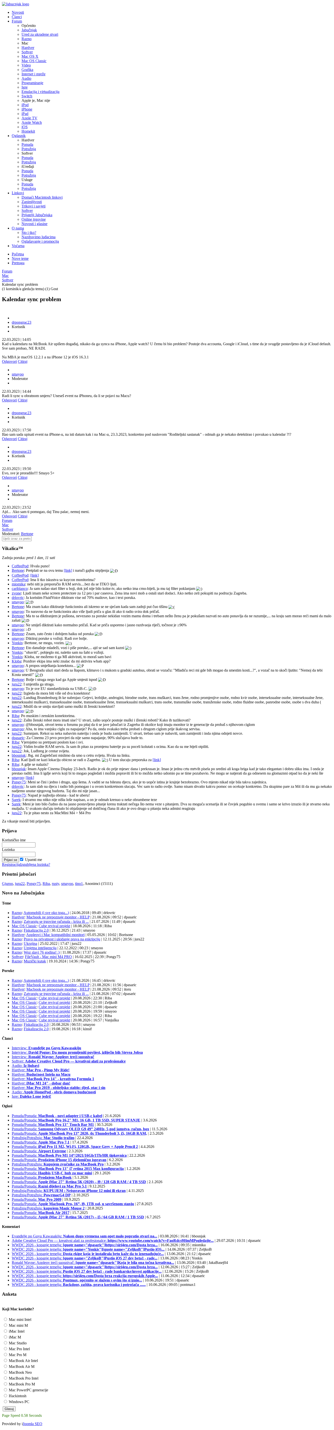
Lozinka (8, 849)
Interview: (46, 1048)
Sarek (16, 800)
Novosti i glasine (34, 224)
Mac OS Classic (34, 61)
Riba (15, 716)
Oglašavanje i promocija (40, 241)
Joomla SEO (32, 1424)
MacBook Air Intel (23, 1361)
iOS (25, 127)
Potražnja (29, 149)
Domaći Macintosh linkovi (42, 197)
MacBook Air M (21, 1366)
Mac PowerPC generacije (28, 1390)
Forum (7, 271)
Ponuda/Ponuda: (57, 1116)
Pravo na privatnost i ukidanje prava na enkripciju (62, 939)
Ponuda (27, 144)
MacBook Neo (20, 1372)
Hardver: (40, 1070)
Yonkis (17, 643)
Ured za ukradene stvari (40, 34)
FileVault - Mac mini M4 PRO (48, 957)
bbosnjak (19, 755)
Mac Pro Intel (19, 1349)
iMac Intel (16, 1331)
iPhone (27, 109)
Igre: (31, 1096)
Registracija (11, 864)
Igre (25, 87)
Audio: (25, 1066)
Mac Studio (17, 1343)
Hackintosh (17, 1396)
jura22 (17, 684)
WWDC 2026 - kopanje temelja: (85, 1245)
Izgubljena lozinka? (35, 864)
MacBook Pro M (21, 1384)
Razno (27, 39)
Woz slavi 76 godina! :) (42, 952)
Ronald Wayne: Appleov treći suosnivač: (93, 1262)
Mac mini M (18, 1325)
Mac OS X (30, 56)
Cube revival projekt (54, 926)
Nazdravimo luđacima (39, 237)
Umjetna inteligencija (40, 948)
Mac (5, 276)
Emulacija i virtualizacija (40, 92)
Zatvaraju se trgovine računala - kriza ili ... (56, 921)
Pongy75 (19, 782)
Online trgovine (34, 219)
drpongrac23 (21, 322)
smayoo (18, 374)
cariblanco (20, 588)
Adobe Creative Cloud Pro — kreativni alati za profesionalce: (113, 1240)
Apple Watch (32, 122)
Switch (27, 96)
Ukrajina (30, 943)
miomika (18, 584)
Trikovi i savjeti (33, 206)
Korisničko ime (14, 840)
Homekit (28, 131)
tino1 (79, 883)
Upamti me (33, 860)
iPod (25, 105)
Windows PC (18, 1402)
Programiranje (32, 83)
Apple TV (29, 118)
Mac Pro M (17, 1355)
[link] (68, 570)
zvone (16, 593)
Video (26, 65)
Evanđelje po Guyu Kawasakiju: (84, 1236)
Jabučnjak (29, 30)
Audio (26, 78)
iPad (25, 114)
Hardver (28, 48)
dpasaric (18, 738)
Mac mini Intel (19, 1319)
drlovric (18, 597)
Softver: (69, 1061)
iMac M (14, 1337)
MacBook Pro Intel (23, 1378)
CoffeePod (20, 566)
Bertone (27, 534)
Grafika (27, 70)
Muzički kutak (35, 961)
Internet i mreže (33, 74)
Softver (27, 52)
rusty (55, 883)
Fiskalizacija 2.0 (36, 930)
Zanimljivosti (32, 202)
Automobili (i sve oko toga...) (46, 913)
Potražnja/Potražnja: (43, 1138)
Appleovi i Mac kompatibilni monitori (55, 935)
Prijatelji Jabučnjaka (37, 215)
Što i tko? (29, 232)
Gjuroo (7, 883)
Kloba (16, 661)
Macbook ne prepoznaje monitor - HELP (57, 917)
